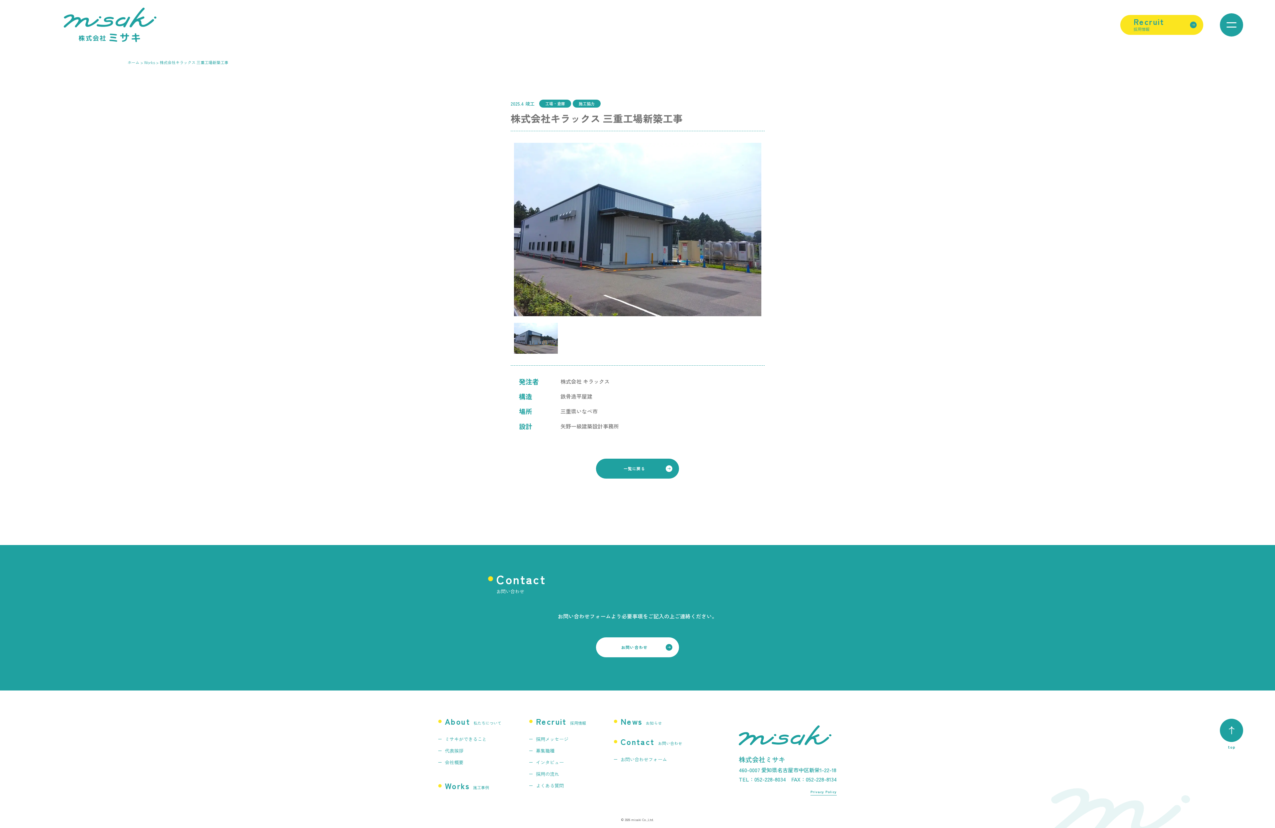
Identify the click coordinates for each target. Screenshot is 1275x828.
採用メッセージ (552, 739)
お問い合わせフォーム (644, 759)
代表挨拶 (454, 750)
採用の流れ (547, 774)
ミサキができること (466, 739)
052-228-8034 (770, 779)
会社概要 (454, 762)
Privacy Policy (823, 791)
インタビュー (550, 762)
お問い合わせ (634, 647)
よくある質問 (550, 785)
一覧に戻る (634, 468)
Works (149, 62)
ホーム (133, 62)
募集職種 (545, 750)
